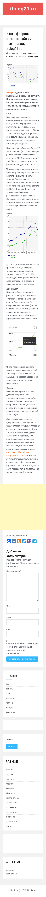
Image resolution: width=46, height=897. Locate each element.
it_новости (11, 821)
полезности (12, 812)
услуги (9, 703)
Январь (9, 92)
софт (8, 693)
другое (9, 774)
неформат (11, 712)
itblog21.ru (23, 9)
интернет (10, 707)
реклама (10, 870)
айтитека (10, 817)
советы (10, 689)
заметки (10, 788)
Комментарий (13, 571)
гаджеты (10, 784)
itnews (9, 826)
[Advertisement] (23, 507)
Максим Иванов (30, 53)
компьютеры (13, 798)
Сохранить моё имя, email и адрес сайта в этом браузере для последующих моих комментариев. (22, 648)
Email (8, 617)
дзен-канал (11, 874)
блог (11, 56)
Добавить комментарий (28, 56)
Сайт (8, 629)
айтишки (10, 793)
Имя (8, 606)
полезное (11, 807)
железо (10, 698)
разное (9, 769)
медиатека (11, 802)
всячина (10, 779)
